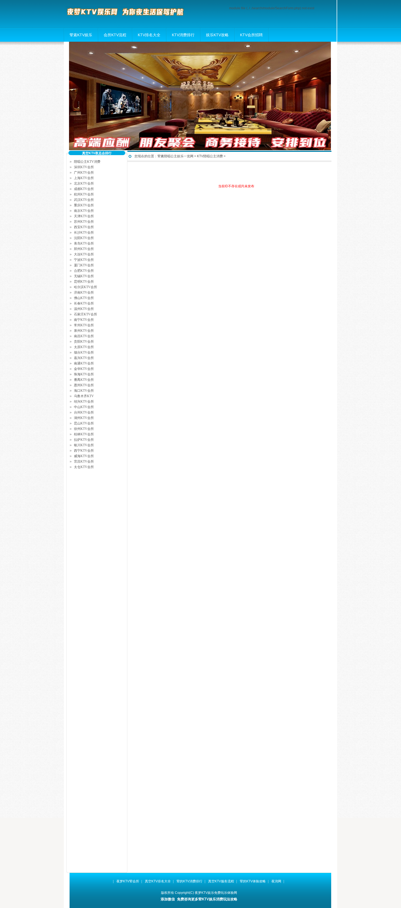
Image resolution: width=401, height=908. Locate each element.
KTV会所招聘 (251, 35)
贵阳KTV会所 (84, 341)
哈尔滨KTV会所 (85, 287)
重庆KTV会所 (84, 205)
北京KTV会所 (84, 183)
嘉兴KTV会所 (84, 358)
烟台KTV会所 (84, 352)
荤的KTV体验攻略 (253, 881)
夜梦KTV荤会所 (127, 881)
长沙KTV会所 (84, 232)
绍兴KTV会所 (84, 401)
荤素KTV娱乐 (81, 35)
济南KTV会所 (84, 292)
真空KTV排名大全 (158, 881)
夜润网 (276, 881)
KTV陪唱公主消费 (210, 156)
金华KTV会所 (84, 369)
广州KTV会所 (84, 172)
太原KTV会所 (84, 347)
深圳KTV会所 (84, 167)
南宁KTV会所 (84, 320)
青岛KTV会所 (84, 243)
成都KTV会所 (84, 189)
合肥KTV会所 (84, 271)
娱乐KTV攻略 (217, 35)
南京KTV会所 (84, 211)
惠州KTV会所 (84, 385)
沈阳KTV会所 (84, 238)
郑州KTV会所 (84, 249)
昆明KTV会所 (84, 281)
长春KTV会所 (84, 303)
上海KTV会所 (84, 178)
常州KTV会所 (84, 325)
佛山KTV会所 (84, 298)
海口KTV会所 (84, 391)
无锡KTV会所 (84, 276)
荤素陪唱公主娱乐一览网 (175, 156)
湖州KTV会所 (84, 418)
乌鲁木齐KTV (84, 396)
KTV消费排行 (183, 35)
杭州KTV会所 (84, 194)
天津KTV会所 (84, 216)
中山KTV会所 (84, 407)
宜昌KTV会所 (84, 461)
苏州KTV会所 (84, 222)
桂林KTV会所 (84, 434)
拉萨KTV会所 (84, 440)
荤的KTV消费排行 (189, 881)
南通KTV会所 (84, 363)
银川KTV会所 (84, 445)
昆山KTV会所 (84, 423)
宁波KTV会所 (84, 260)
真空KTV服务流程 (221, 881)
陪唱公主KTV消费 (87, 162)
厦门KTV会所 (84, 265)
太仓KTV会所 (84, 467)
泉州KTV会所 (84, 331)
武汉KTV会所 (84, 200)
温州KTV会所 (84, 309)
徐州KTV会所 (84, 429)
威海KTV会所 (84, 456)
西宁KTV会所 (84, 451)
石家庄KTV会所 (85, 314)
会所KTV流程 (115, 35)
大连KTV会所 (84, 254)
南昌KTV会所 (84, 336)
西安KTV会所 (84, 227)
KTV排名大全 (149, 35)
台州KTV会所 (84, 412)
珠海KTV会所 (84, 374)
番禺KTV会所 (84, 380)
